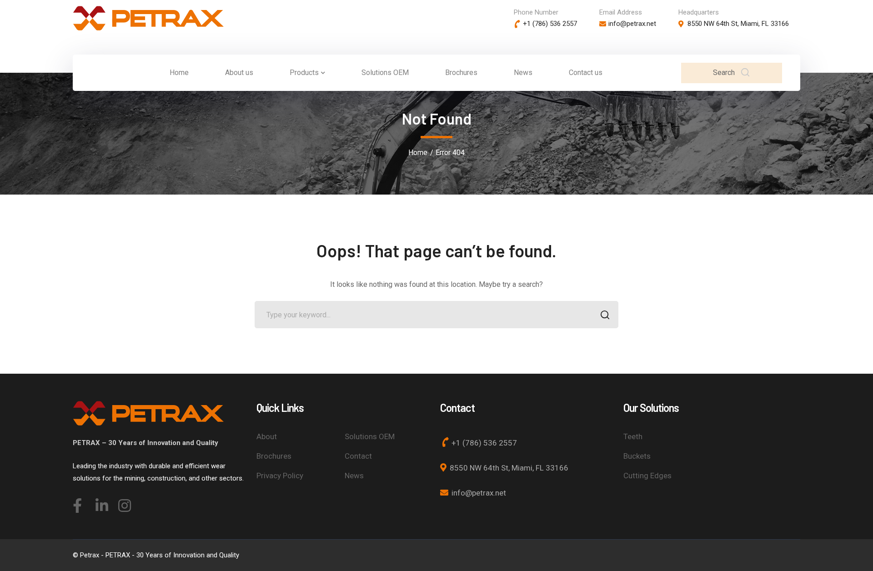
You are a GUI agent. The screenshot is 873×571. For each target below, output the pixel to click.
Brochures (273, 456)
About (266, 436)
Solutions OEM (370, 436)
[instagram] (122, 502)
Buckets (637, 456)
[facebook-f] (77, 502)
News (354, 475)
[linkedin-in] (100, 502)
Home (417, 152)
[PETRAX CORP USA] (148, 17)
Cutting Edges (647, 475)
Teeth (632, 436)
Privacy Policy (279, 475)
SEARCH (604, 314)
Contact (358, 456)
